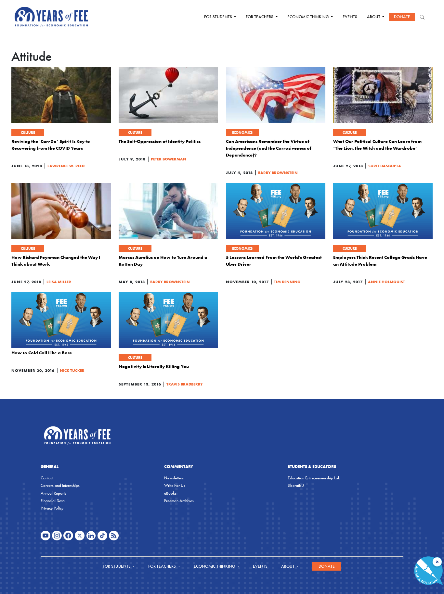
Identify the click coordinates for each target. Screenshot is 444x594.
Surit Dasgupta (384, 165)
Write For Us (174, 485)
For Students (218, 16)
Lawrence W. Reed (66, 165)
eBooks (170, 493)
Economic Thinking (308, 16)
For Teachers (260, 16)
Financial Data (53, 500)
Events (350, 16)
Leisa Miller (58, 281)
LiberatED (296, 485)
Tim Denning (287, 281)
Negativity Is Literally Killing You (154, 366)
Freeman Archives (179, 500)
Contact (47, 477)
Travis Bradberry (184, 384)
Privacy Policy (52, 508)
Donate (402, 16)
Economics (242, 132)
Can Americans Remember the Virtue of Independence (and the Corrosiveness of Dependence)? (268, 148)
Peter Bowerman (168, 159)
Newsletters (174, 477)
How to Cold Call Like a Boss (41, 353)
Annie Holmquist (386, 281)
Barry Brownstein (278, 172)
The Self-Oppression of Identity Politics (160, 141)
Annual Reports (53, 493)
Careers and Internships (60, 485)
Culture (28, 132)
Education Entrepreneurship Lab (314, 477)
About (374, 16)
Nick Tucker (72, 370)
